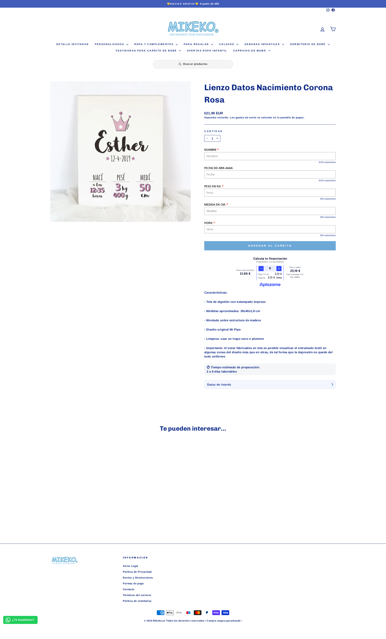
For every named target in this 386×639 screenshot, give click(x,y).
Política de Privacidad (137, 571)
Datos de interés (219, 384)
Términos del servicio (137, 595)
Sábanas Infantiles (262, 44)
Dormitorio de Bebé (308, 44)
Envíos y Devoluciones (138, 577)
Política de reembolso (137, 600)
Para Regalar (197, 44)
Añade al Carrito (84, 506)
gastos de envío (246, 117)
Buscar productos (195, 64)
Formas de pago (133, 583)
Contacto (128, 589)
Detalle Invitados (72, 44)
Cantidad (213, 131)
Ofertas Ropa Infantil (207, 50)
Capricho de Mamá (250, 50)
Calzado (227, 44)
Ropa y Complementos (154, 44)
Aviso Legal (130, 565)
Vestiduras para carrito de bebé (147, 50)
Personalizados (110, 44)
